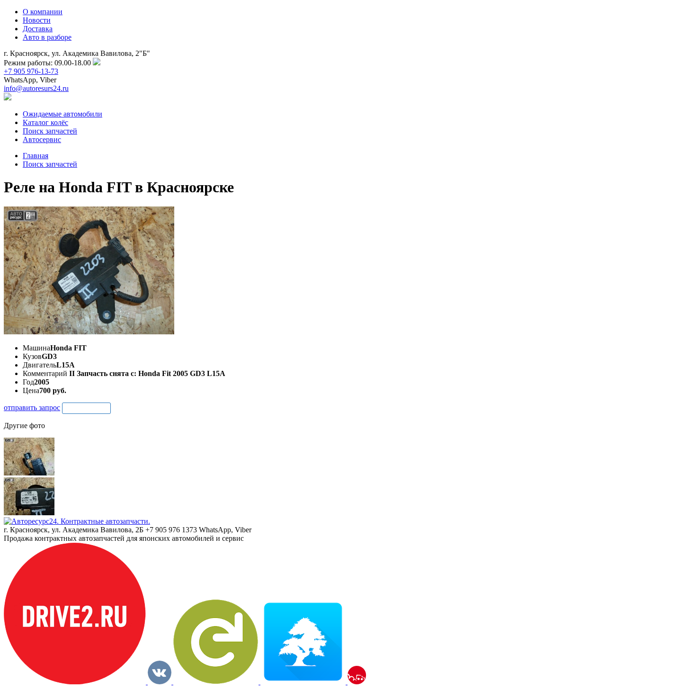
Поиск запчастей (50, 164)
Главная (35, 156)
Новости (37, 20)
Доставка (38, 29)
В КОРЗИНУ (86, 408)
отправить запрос (32, 407)
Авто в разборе (47, 37)
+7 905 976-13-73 (31, 71)
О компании (42, 12)
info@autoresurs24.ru (36, 88)
